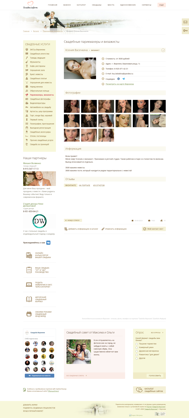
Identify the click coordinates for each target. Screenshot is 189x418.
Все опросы (155, 332)
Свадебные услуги (37, 44)
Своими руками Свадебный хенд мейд (43, 314)
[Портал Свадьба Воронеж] (30, 5)
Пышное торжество (147, 344)
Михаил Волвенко (32, 163)
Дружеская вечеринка (149, 351)
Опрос (140, 332)
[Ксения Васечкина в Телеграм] (123, 79)
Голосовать (155, 375)
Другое (142, 358)
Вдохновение (128, 5)
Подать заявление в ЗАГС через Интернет (43, 284)
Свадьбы (97, 5)
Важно (67, 5)
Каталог (81, 5)
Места (111, 5)
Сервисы (146, 5)
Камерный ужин (146, 347)
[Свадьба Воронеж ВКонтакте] (48, 243)
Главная (52, 5)
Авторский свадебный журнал (40, 299)
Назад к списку (73, 220)
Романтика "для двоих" (149, 354)
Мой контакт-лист (155, 229)
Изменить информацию (116, 229)
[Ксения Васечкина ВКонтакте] (118, 79)
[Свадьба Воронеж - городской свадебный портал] (160, 415)
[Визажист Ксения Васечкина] (72, 106)
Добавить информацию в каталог (83, 229)
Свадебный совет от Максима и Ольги (90, 332)
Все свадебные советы (75, 376)
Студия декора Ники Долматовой (33, 204)
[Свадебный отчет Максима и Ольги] (78, 351)
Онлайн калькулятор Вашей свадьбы (43, 255)
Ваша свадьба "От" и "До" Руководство (42, 270)
